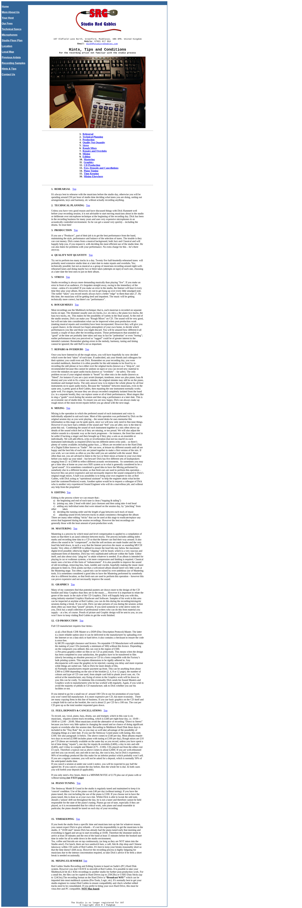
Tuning (94, 170)
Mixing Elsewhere (93, 176)
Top (74, 189)
